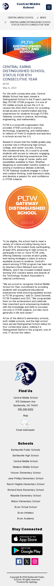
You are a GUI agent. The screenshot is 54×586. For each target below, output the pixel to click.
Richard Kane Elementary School (25, 489)
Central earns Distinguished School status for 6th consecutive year (30, 23)
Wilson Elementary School (25, 501)
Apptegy (33, 582)
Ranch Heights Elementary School (25, 484)
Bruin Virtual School (26, 507)
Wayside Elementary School (25, 495)
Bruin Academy (25, 518)
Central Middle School (21, 17)
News (43, 17)
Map (25, 415)
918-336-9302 (25, 409)
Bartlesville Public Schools (25, 449)
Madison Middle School (25, 467)
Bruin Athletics (26, 512)
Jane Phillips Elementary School (25, 478)
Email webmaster (25, 429)
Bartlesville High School (26, 455)
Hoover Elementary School (26, 472)
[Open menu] (49, 7)
